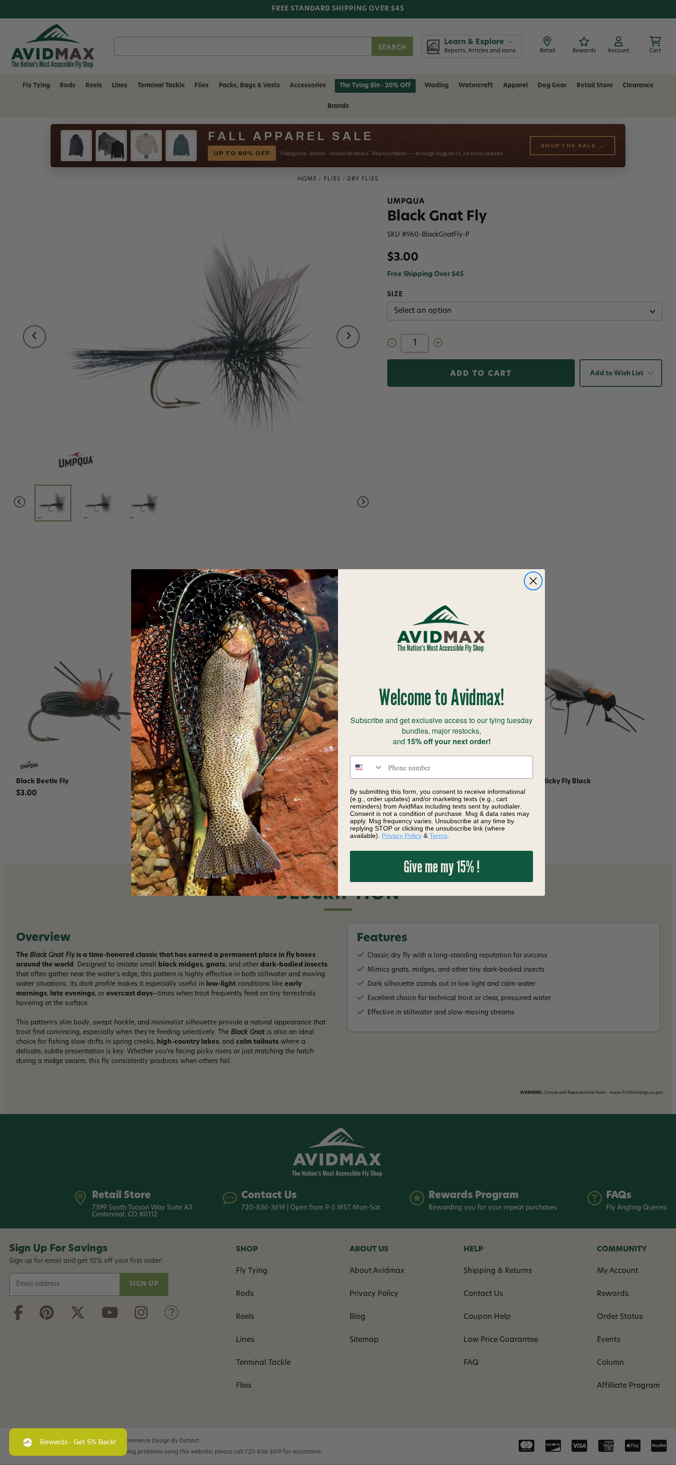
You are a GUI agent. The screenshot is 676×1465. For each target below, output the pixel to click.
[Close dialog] (533, 581)
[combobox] (367, 767)
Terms (438, 835)
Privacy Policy (402, 835)
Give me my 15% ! (442, 866)
